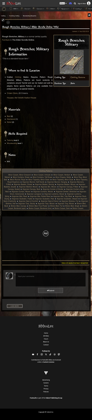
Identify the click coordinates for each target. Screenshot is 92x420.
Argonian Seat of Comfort (28, 201)
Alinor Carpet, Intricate (42, 174)
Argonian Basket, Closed (23, 184)
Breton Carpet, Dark (62, 208)
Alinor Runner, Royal (18, 179)
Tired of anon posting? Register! (74, 263)
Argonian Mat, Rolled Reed (40, 196)
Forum (46, 339)
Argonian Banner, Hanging (57, 182)
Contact (46, 345)
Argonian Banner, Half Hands (33, 182)
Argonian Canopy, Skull (31, 189)
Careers (46, 383)
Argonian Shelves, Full (69, 201)
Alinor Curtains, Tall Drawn (42, 177)
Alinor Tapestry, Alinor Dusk (62, 179)
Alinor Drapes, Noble (63, 177)
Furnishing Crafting (14, 16)
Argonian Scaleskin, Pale (44, 198)
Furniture (6, 39)
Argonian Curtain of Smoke (53, 189)
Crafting (3, 16)
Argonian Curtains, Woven (43, 191)
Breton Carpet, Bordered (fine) (40, 208)
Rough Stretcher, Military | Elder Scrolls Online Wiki (30, 27)
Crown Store (12, 93)
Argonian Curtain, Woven (21, 191)
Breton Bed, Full (56, 206)
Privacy (46, 389)
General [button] (26, 9)
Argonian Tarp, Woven (46, 203)
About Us (46, 342)
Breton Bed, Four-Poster (38, 206)
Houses (10, 97)
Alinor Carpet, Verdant (61, 174)
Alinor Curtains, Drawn (21, 177)
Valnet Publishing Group (54, 398)
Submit (51, 290)
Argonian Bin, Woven (49, 186)
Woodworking (12, 143)
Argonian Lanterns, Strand (54, 194)
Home (46, 333)
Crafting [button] (78, 9)
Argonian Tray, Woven (66, 203)
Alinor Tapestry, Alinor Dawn (39, 179)
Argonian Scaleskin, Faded (22, 198)
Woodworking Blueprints (29, 16)
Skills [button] (52, 9)
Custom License (48, 362)
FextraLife (33, 398)
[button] (63, 3)
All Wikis (46, 336)
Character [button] (39, 9)
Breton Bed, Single (72, 206)
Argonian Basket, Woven (66, 184)
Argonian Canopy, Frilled (68, 186)
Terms (46, 386)
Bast (8, 116)
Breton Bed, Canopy (18, 206)
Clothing (18, 77)
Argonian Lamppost (34, 194)
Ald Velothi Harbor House (25, 97)
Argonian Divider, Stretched (66, 191)
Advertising (46, 380)
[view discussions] (89, 15)
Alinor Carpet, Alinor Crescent (19, 174)
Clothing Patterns (78, 78)
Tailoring (10, 140)
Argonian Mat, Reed (19, 196)
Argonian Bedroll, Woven (28, 186)
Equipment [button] (64, 9)
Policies (46, 392)
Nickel (9, 122)
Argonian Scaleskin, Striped (67, 198)
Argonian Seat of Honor (50, 201)
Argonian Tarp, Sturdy (26, 203)
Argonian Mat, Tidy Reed (62, 196)
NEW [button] (15, 9)
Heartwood (11, 119)
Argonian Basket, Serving (44, 184)
